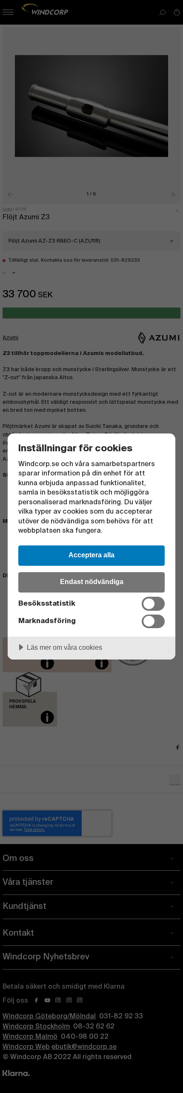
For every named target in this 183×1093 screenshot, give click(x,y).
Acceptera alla (91, 555)
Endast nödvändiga (91, 581)
